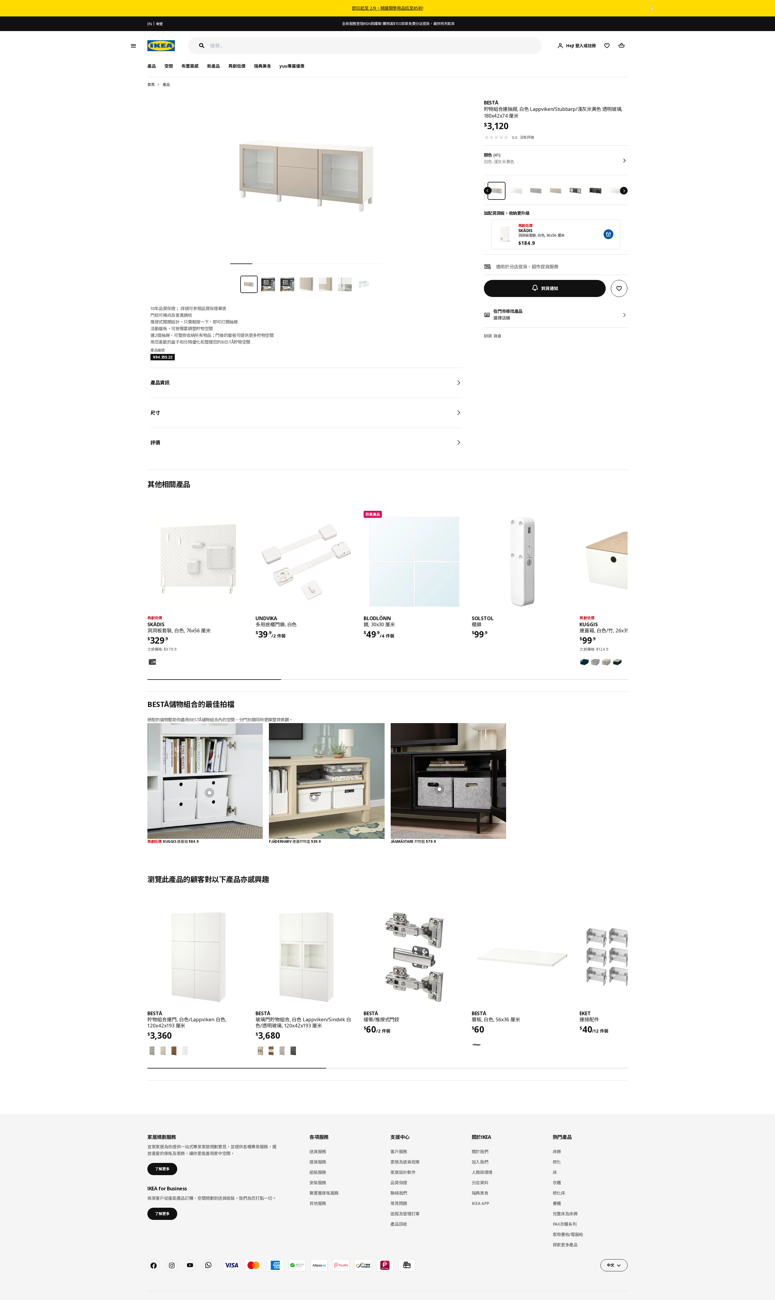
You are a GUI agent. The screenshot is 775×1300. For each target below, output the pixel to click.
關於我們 (480, 1151)
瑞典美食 (262, 66)
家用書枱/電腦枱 (568, 1234)
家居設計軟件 (402, 1172)
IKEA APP (480, 1203)
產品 (166, 84)
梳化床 (559, 1193)
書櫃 (557, 1203)
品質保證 (398, 1182)
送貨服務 (317, 1151)
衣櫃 (557, 1182)
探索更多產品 (565, 1245)
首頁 (150, 84)
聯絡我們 (398, 1193)
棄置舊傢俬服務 (324, 1193)
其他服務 (317, 1203)
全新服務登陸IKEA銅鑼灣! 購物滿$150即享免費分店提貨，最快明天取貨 (398, 23)
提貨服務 (317, 1162)
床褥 (557, 1151)
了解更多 (162, 1168)
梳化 (557, 1162)
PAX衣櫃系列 (565, 1224)
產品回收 (398, 1224)
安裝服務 (317, 1182)
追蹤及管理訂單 (405, 1214)
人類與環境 (482, 1172)
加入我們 (480, 1162)
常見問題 (398, 1203)
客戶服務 (398, 1151)
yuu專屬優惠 (292, 66)
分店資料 (480, 1182)
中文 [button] (610, 1265)
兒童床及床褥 (565, 1214)
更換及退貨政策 (405, 1162)
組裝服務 (317, 1172)
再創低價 (236, 66)
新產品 (213, 66)
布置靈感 (190, 66)
